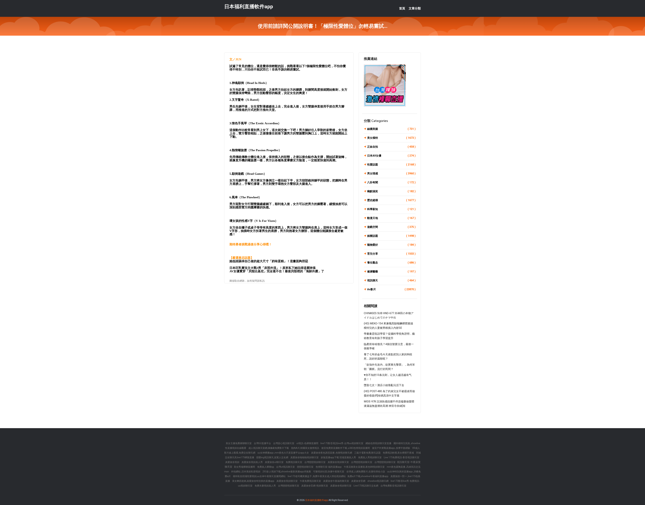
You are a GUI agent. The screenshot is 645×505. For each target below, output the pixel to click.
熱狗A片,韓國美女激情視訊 (305, 448)
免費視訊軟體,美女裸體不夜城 (398, 452)
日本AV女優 (391, 155)
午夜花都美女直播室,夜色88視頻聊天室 (364, 466)
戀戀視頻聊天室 (305, 466)
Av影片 (391, 289)
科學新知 (391, 209)
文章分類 (415, 8)
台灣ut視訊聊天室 (285, 466)
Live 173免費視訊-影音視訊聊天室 (401, 457)
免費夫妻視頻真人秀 (265, 485)
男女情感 (391, 173)
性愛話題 (391, 164)
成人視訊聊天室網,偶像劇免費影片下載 (268, 448)
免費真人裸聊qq (265, 466)
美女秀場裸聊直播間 (244, 466)
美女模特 (391, 137)
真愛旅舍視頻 (232, 462)
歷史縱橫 (391, 200)
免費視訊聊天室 (294, 462)
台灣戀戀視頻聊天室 (315, 462)
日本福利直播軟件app (248, 6)
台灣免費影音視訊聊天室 (393, 485)
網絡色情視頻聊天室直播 (379, 443)
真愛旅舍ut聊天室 (274, 462)
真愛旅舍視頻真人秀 (252, 462)
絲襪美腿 (391, 128)
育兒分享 (391, 253)
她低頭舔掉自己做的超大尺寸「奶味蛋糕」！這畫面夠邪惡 (268, 261)
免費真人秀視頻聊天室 (370, 457)
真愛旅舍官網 (358, 481)
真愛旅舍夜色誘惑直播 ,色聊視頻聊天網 (332, 452)
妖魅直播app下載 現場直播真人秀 (338, 457)
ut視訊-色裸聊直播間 (307, 443)
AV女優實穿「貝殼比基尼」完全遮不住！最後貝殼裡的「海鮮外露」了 (276, 271)
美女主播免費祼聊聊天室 (239, 443)
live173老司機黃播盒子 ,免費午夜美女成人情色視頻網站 (317, 476)
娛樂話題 (391, 235)
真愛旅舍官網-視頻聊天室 (315, 485)
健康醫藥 (391, 271)
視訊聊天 (391, 280)
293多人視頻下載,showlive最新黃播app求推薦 (287, 471)
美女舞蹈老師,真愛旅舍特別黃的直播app (253, 481)
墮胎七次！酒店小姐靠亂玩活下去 (384, 385)
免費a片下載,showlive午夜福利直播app (368, 476)
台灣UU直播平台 (262, 443)
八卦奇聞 (391, 182)
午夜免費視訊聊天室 (310, 481)
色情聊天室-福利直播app (329, 466)
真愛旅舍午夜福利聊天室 (336, 481)
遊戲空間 (391, 227)
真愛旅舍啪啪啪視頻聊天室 (304, 457)
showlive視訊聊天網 (378, 481)
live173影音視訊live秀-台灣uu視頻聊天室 (342, 443)
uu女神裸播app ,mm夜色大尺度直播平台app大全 (283, 452)
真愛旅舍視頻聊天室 (338, 462)
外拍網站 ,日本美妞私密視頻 (246, 471)
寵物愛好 (391, 244)
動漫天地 (391, 218)
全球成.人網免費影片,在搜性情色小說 (365, 471)
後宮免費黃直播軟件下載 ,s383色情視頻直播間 (345, 448)
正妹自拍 (391, 146)
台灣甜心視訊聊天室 (284, 443)
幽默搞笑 (391, 191)
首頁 (402, 8)
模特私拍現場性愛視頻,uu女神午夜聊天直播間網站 (259, 476)
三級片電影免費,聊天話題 (367, 452)
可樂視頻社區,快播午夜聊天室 (329, 471)
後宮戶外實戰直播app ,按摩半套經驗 (391, 448)
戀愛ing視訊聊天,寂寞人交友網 (272, 457)
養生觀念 (391, 262)
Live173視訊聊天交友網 (366, 485)
